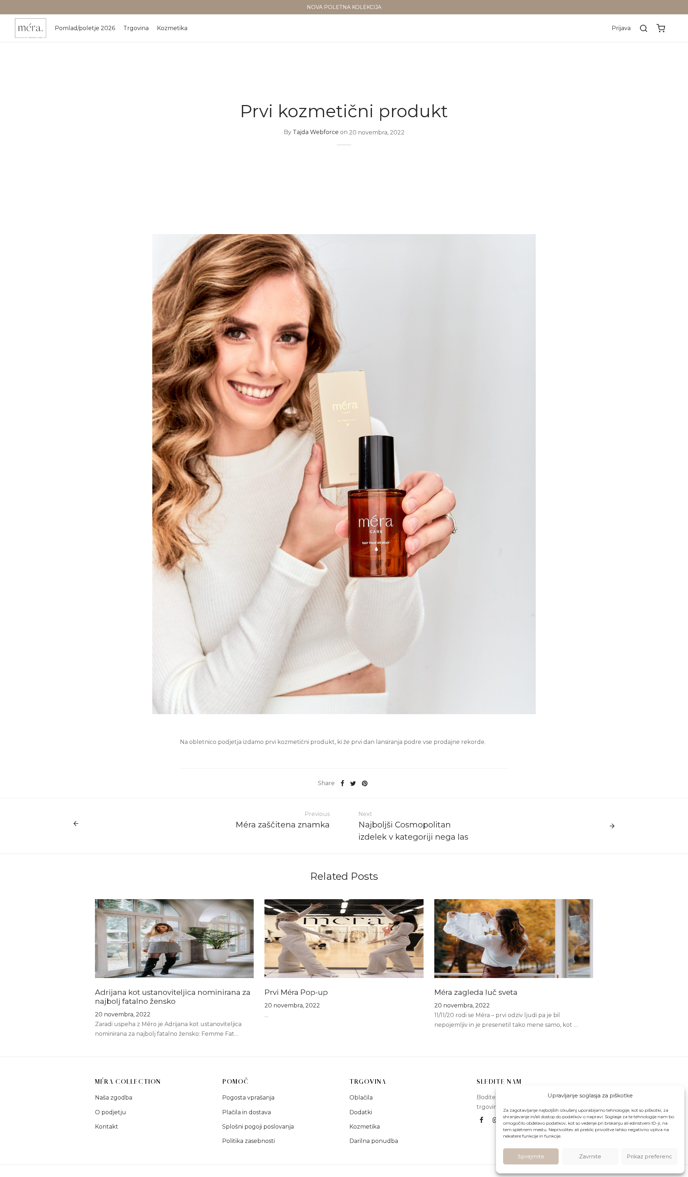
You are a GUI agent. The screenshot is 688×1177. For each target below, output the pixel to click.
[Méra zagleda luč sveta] (513, 938)
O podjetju (110, 1112)
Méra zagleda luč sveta (475, 992)
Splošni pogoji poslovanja (258, 1126)
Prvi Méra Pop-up (296, 992)
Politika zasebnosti (248, 1141)
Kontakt (106, 1126)
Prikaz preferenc (649, 1156)
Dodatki (360, 1112)
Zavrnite (590, 1156)
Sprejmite (531, 1156)
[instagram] (495, 1121)
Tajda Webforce (316, 132)
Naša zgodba (113, 1097)
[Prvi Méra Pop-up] (343, 938)
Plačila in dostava (246, 1112)
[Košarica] (660, 28)
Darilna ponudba (373, 1141)
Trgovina (136, 28)
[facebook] (481, 1121)
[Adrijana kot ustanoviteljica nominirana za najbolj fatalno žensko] (174, 938)
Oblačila (361, 1097)
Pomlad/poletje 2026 (85, 28)
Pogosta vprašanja (248, 1097)
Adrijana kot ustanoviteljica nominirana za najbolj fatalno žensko (172, 997)
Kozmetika (172, 28)
